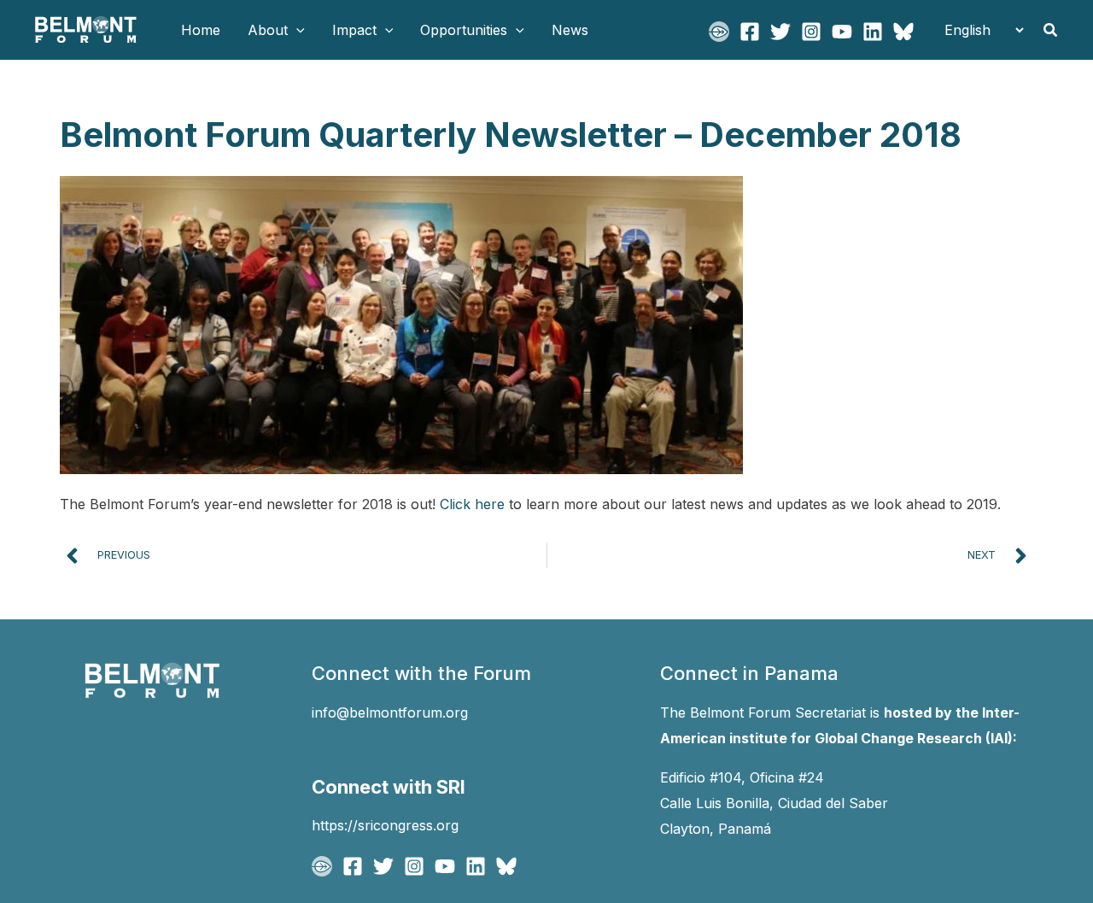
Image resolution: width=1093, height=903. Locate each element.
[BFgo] (719, 31)
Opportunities (463, 29)
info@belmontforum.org (390, 712)
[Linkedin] (872, 31)
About (268, 29)
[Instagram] (811, 31)
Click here (472, 504)
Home (200, 29)
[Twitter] (780, 31)
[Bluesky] (903, 31)
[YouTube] (842, 31)
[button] (296, 30)
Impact (354, 29)
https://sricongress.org (385, 825)
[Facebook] (749, 31)
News (570, 29)
